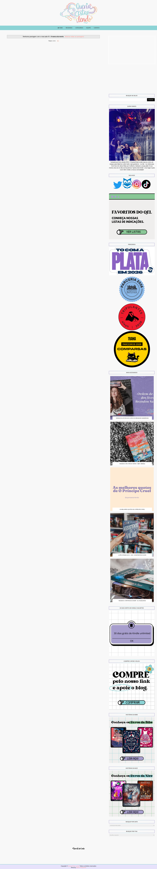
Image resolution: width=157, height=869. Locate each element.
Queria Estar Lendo (74, 866)
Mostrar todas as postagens (74, 36)
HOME (61, 28)
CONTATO (96, 28)
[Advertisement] (132, 50)
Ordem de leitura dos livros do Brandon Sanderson (132, 418)
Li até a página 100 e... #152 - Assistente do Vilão (132, 555)
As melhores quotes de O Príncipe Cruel (132, 509)
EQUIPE (88, 28)
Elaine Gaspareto (81, 867)
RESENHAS (69, 28)
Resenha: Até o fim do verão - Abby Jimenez (132, 463)
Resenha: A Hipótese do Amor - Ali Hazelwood (132, 600)
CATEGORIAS (79, 28)
